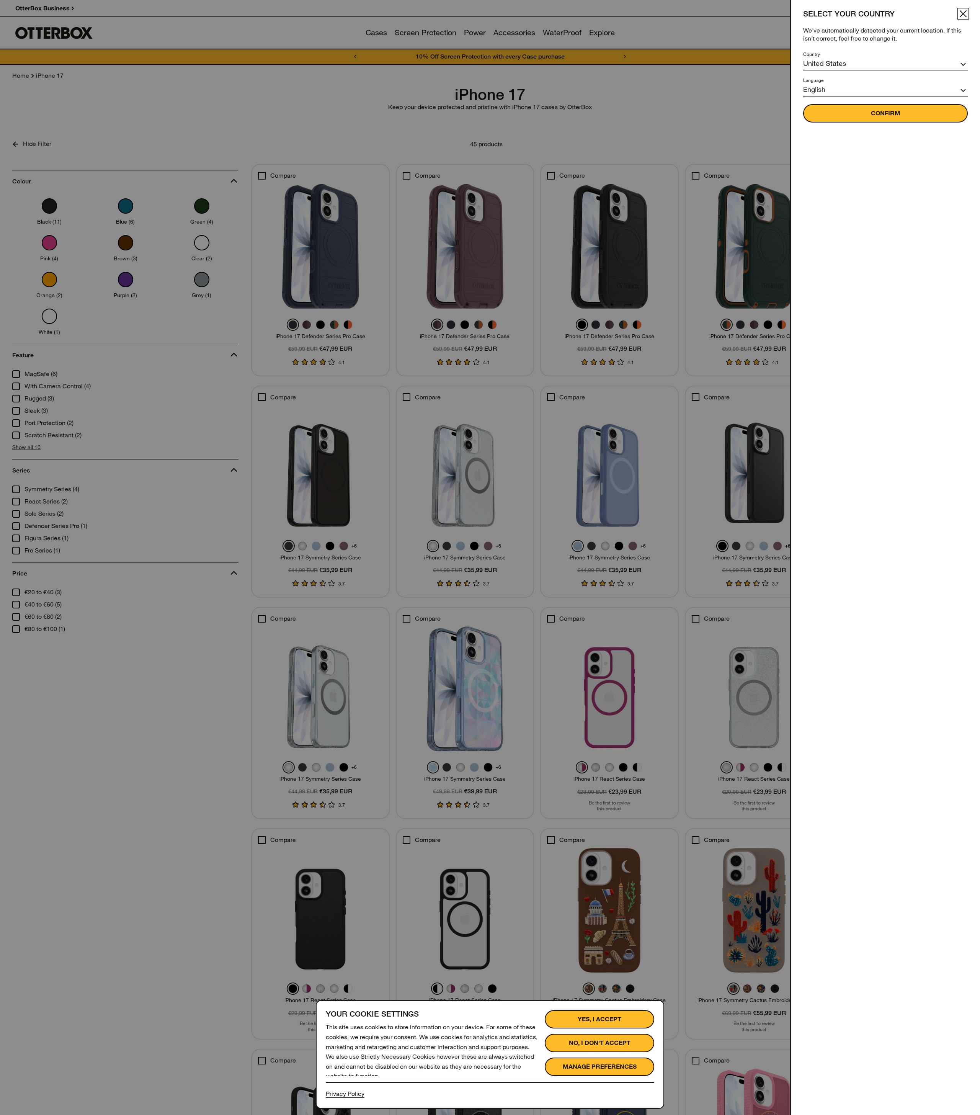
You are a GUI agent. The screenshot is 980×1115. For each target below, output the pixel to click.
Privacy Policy (345, 1093)
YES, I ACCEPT (599, 1019)
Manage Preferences (600, 1066)
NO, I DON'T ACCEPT (599, 1042)
